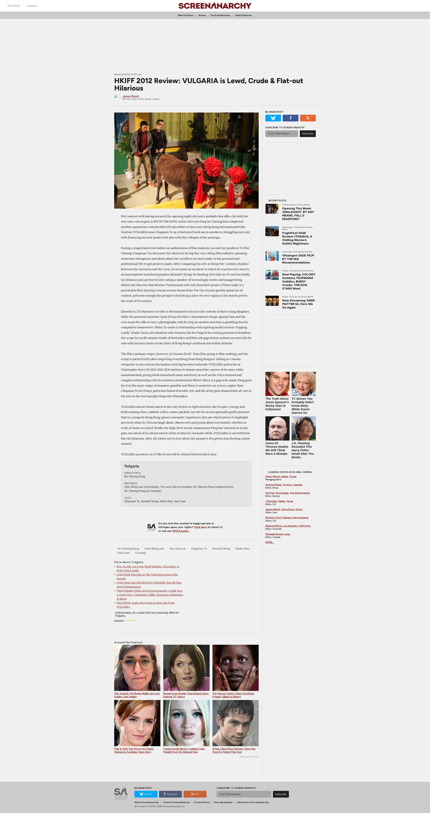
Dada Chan (242, 548)
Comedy (140, 552)
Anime (202, 15)
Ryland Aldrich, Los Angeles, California (287, 525)
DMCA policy (180, 531)
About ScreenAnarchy (146, 802)
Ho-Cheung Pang (128, 548)
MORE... (269, 542)
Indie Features (243, 15)
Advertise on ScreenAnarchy (253, 802)
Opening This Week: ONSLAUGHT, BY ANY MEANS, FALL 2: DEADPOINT (298, 214)
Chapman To (199, 548)
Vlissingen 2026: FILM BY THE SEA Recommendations (298, 259)
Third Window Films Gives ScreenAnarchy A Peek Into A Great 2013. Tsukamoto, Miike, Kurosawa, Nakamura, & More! (150, 595)
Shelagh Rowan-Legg (277, 534)
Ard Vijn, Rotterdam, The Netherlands (287, 493)
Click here (200, 527)
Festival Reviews (220, 15)
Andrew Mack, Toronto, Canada (283, 484)
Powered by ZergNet (249, 757)
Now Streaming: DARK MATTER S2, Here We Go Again (298, 304)
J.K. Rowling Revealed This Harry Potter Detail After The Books (303, 450)
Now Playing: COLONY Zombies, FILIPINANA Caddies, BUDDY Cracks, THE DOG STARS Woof (298, 281)
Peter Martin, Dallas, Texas (280, 476)
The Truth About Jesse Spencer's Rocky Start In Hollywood (277, 404)
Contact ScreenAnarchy (176, 802)
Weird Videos (186, 15)
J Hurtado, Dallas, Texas (279, 501)
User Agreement (223, 802)
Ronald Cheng (221, 548)
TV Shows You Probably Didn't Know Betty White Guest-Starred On (303, 405)
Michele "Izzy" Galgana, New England (286, 517)
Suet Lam (124, 552)
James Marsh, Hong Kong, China (283, 509)
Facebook (171, 794)
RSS (197, 794)
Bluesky (148, 794)
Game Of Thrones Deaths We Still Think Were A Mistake (276, 448)
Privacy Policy (201, 802)
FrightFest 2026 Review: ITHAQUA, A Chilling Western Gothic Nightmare (297, 238)
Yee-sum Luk (177, 548)
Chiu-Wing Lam (154, 548)
